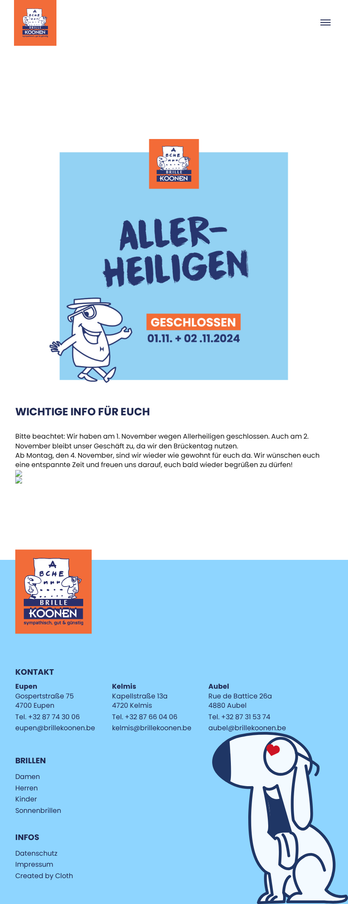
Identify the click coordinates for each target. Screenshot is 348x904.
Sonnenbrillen (38, 810)
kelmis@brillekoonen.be (151, 728)
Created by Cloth (44, 876)
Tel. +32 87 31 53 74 (239, 717)
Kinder (26, 799)
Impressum (34, 864)
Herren (26, 788)
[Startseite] (35, 23)
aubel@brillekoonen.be (247, 728)
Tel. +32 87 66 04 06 (144, 717)
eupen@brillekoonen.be (55, 728)
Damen (27, 777)
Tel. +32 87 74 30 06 (47, 717)
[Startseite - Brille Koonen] (174, 617)
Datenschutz (36, 853)
